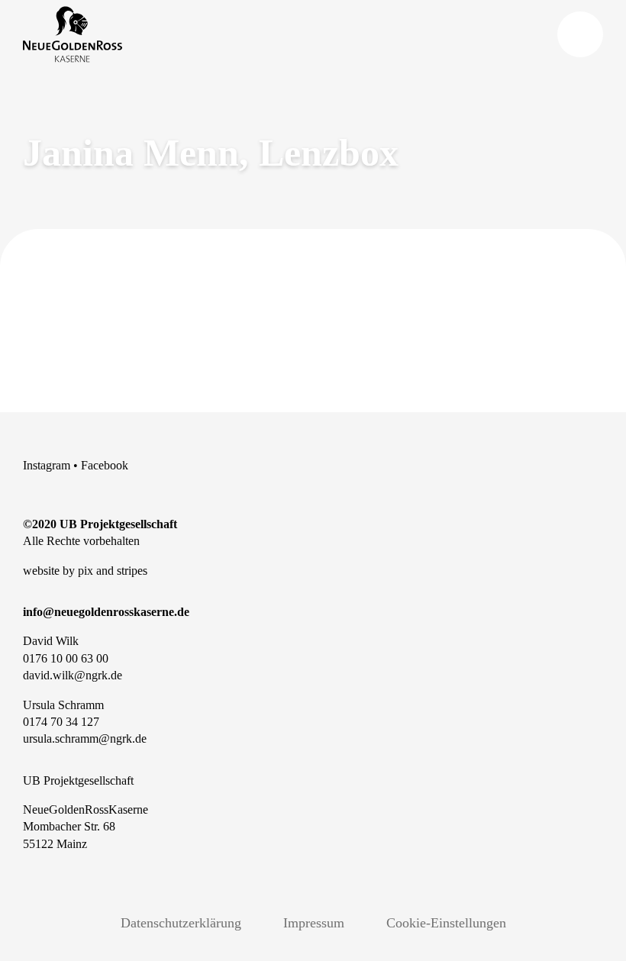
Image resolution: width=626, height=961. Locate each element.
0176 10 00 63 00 (65, 658)
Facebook (104, 465)
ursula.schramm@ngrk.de (85, 738)
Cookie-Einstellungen (446, 922)
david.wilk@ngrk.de (72, 675)
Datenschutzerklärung (181, 922)
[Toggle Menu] (580, 34)
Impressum (313, 922)
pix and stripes (112, 570)
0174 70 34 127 (61, 721)
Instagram (46, 465)
